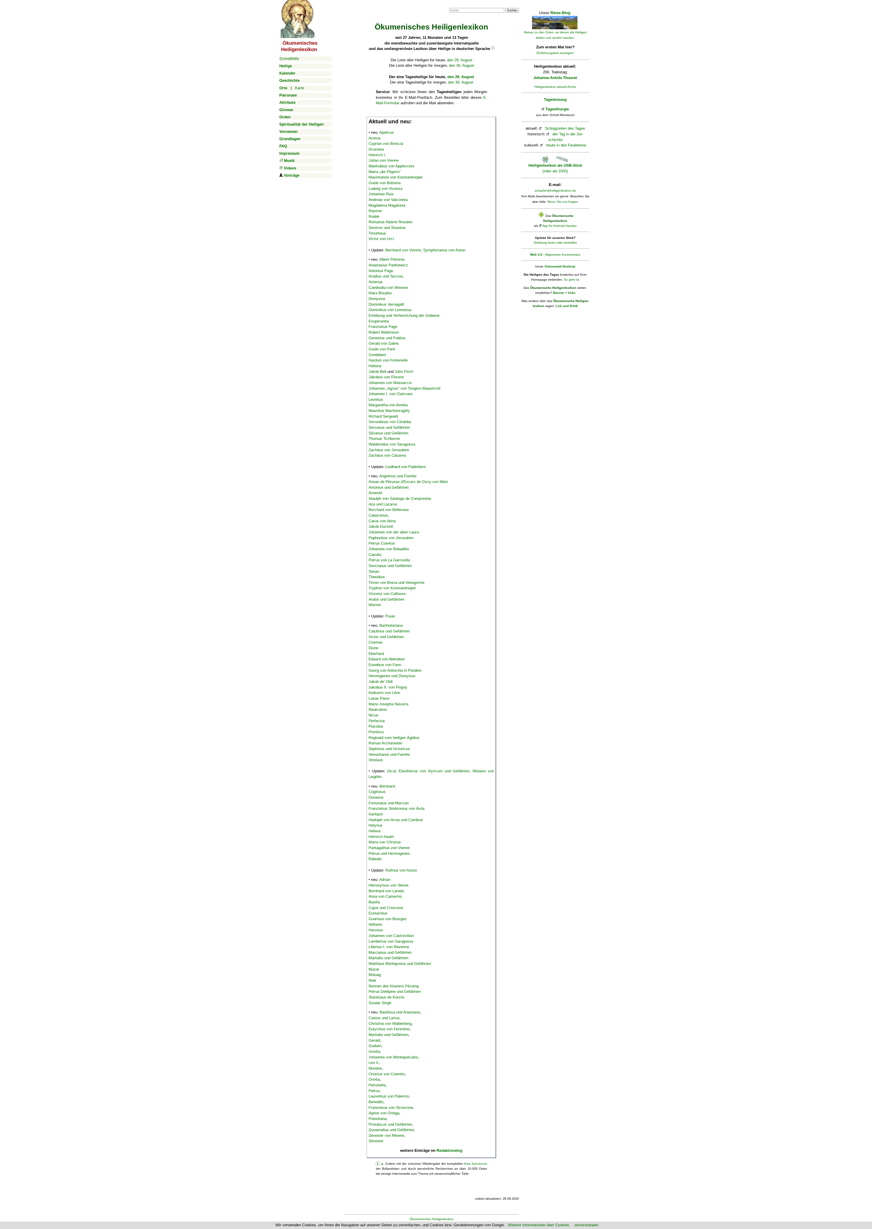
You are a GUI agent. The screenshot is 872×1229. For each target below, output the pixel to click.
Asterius (376, 282)
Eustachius (378, 913)
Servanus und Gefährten (389, 427)
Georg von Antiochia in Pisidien (395, 670)
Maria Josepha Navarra (388, 704)
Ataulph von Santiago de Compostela (400, 498)
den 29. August (459, 60)
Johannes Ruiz (381, 194)
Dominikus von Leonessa (390, 310)
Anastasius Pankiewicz (388, 265)
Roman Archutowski (385, 743)
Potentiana (377, 1119)
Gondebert (377, 355)
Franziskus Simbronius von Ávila (396, 808)
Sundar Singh (380, 1003)
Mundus (375, 1068)
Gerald (374, 1040)
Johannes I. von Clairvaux (391, 394)
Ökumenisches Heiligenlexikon (431, 1219)
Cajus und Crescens (386, 908)
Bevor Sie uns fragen (562, 201)
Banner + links (564, 293)
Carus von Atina (382, 521)
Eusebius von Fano (385, 665)
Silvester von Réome (386, 1135)
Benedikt (376, 1102)
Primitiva (376, 732)
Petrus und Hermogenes (389, 853)
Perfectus (377, 721)
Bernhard (387, 786)
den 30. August (461, 65)
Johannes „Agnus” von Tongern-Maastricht (405, 388)
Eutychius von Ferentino (389, 1029)
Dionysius (377, 299)
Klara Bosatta (380, 293)
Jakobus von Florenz (386, 377)
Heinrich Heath (381, 837)
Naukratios (378, 709)
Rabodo (375, 859)
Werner (375, 605)
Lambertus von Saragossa (391, 941)
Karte (299, 88)
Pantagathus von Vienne (389, 848)
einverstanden (586, 1225)
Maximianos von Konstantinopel (395, 177)
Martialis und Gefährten (388, 958)
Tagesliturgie (557, 109)
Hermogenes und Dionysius (392, 676)
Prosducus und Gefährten (390, 1124)
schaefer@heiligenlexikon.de (555, 190)
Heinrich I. (377, 155)
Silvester (376, 1141)
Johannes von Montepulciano (393, 1057)
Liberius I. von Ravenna (389, 947)
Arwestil (375, 493)
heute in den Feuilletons (566, 145)
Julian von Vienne (384, 160)
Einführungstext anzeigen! (555, 53)
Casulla (375, 555)
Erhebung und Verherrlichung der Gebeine (404, 315)
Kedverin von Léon (384, 693)
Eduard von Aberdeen (387, 659)
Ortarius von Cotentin (387, 1074)
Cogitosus (377, 792)
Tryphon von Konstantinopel (392, 588)
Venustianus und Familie (389, 754)
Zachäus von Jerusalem (389, 450)
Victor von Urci (381, 239)
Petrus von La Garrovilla (389, 560)
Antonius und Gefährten (389, 487)
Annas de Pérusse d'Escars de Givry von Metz (408, 482)
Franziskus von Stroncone (391, 1107)
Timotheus (377, 233)
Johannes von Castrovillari (391, 936)
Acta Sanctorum (475, 1163)
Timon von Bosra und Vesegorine (396, 582)
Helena (374, 831)
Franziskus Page (383, 327)
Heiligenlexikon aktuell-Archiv (555, 87)
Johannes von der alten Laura (394, 532)
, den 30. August (459, 82)
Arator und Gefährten (386, 599)
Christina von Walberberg (390, 1023)
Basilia (374, 902)
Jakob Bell (377, 371)
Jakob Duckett (381, 526)
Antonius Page (381, 271)
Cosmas (376, 642)
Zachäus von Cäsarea (387, 455)
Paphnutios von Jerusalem (391, 538)
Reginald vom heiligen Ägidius (394, 738)
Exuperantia (379, 321)
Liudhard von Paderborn (405, 467)
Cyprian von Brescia (386, 143)
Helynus (375, 825)
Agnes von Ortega (384, 1113)
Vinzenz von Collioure (387, 594)
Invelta (374, 1051)
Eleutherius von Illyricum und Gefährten (434, 771)
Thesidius (377, 577)
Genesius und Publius (387, 338)
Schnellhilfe (289, 59)
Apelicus (386, 132)
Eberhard (376, 654)
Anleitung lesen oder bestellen (555, 242)
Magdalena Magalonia (387, 205)
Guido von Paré (382, 349)
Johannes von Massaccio (390, 383)
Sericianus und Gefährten (390, 566)
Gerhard (375, 814)
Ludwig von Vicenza (385, 188)
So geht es (571, 279)
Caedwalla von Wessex (388, 287)
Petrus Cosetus (382, 543)
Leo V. (374, 1063)
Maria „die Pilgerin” (385, 172)
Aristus (375, 138)
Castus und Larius (384, 1018)
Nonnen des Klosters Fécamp (394, 986)
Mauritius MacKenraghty (389, 411)
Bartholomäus (391, 625)
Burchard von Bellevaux (389, 510)
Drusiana (376, 149)
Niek (372, 980)
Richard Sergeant (383, 416)
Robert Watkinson (384, 332)
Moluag (375, 975)
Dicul (391, 771)
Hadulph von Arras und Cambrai (396, 820)
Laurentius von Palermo (389, 1096)
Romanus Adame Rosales (390, 222)
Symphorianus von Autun (444, 250)
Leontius (376, 399)
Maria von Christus (385, 842)
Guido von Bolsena (385, 183)
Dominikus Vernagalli (386, 304)
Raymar (375, 211)
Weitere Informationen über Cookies (538, 1225)
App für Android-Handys (559, 226)
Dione (373, 648)
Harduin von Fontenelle (388, 360)
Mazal (374, 969)
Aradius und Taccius (386, 276)
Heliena (375, 366)
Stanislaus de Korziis (386, 997)
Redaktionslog (449, 1150)
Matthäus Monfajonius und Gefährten (400, 963)
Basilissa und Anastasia (399, 1012)
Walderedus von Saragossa (392, 444)
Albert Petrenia (391, 259)
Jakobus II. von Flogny (388, 687)
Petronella (377, 1085)
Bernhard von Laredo (386, 891)
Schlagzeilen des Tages (565, 128)
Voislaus (376, 760)
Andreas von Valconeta (388, 200)
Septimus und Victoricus (389, 749)
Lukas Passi (379, 698)
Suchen (512, 10)
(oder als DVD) (555, 168)
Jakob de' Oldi (381, 681)
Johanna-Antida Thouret (555, 78)
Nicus (373, 715)
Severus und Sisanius (387, 227)
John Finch (404, 371)
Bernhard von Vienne (403, 250)
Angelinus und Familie (397, 476)
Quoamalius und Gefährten (391, 1130)
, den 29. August (459, 77)
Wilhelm (375, 924)
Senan (374, 571)
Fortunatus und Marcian (389, 803)
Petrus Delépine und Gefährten (395, 991)
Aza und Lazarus (383, 504)
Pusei (390, 616)
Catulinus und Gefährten (389, 631)
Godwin (375, 1046)
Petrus (374, 1091)
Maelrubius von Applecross (391, 166)
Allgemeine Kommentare (562, 254)
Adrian (384, 879)
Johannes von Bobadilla (389, 549)
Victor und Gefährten (386, 637)
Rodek (374, 216)
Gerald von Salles (384, 343)
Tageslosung (555, 99)
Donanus (376, 797)
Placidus (376, 726)
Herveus (376, 930)
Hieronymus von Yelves (389, 885)
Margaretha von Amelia (388, 405)
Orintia (374, 1079)
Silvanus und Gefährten (388, 433)
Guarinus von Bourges (387, 919)
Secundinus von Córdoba (390, 422)
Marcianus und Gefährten (390, 952)
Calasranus (378, 515)
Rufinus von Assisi (401, 870)
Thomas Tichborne (384, 438)
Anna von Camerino (385, 896)
